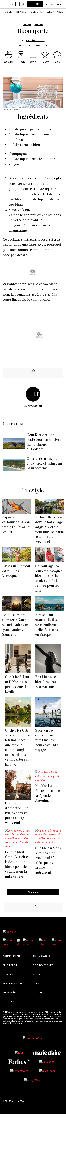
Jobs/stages (41, 955)
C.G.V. (36, 983)
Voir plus (33, 892)
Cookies (38, 992)
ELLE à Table (55, 11)
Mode (8, 11)
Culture (36, 11)
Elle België (10, 965)
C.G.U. (37, 974)
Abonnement (11, 955)
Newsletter (53, 4)
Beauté (21, 11)
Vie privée (9, 992)
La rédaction (35, 40)
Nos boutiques (43, 965)
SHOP (35, 4)
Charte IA (9, 1001)
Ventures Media (13, 983)
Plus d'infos (30, 1023)
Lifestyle (33, 491)
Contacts (9, 974)
